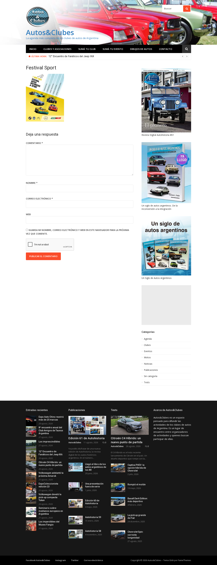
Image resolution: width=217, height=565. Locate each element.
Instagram (60, 560)
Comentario (34, 143)
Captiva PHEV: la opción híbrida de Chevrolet (137, 468)
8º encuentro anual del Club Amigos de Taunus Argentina (51, 430)
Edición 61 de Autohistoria (86, 438)
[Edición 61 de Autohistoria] (87, 425)
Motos (147, 357)
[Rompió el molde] (118, 487)
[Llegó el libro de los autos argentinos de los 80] (75, 467)
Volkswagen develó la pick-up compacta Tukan (50, 497)
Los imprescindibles (49, 441)
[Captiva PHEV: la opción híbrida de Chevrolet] (118, 468)
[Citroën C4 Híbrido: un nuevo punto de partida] (130, 425)
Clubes (147, 345)
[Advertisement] (166, 305)
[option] (118, 56)
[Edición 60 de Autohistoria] (75, 503)
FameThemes (184, 560)
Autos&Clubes (50, 32)
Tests (147, 382)
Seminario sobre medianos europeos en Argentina (51, 511)
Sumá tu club (87, 48)
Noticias (148, 363)
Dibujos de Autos (141, 48)
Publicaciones (151, 370)
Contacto (165, 48)
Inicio (32, 48)
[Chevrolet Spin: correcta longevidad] (118, 534)
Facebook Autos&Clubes (38, 560)
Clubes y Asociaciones (57, 48)
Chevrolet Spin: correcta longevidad (135, 535)
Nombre (31, 182)
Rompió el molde (137, 484)
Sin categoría (150, 376)
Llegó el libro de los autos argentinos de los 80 (95, 467)
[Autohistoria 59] (75, 520)
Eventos (148, 351)
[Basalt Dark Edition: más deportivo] (118, 501)
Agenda (148, 338)
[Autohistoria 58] (75, 534)
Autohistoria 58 (93, 531)
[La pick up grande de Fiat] (118, 518)
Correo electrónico (39, 198)
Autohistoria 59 (93, 517)
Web (28, 214)
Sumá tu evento (113, 48)
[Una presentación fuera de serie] (75, 486)
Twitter (75, 560)
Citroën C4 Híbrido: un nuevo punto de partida (73, 56)
